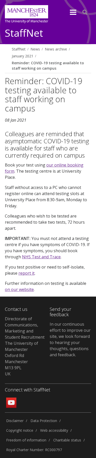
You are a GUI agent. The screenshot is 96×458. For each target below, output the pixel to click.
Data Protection (43, 420)
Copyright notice (19, 430)
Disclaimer (15, 420)
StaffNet (24, 33)
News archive (56, 49)
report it (26, 273)
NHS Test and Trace (41, 257)
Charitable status (67, 440)
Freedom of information (26, 440)
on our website (19, 289)
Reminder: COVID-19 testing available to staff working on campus (48, 65)
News (35, 49)
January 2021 (22, 56)
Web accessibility (54, 430)
